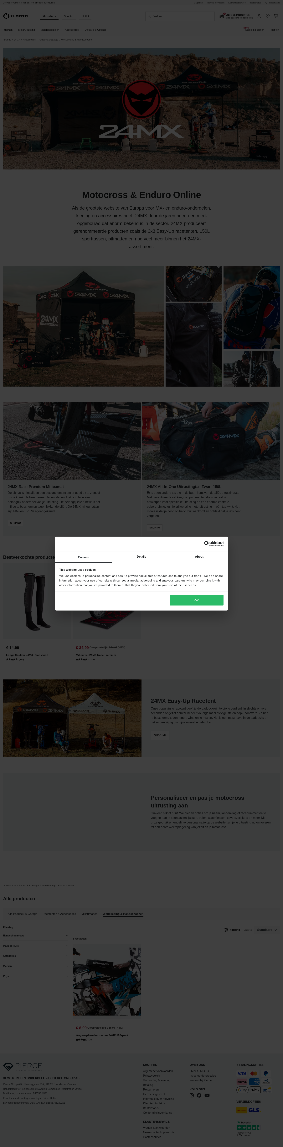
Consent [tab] (84, 557)
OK (196, 600)
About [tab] (199, 556)
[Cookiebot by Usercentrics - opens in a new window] (207, 544)
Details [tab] (141, 556)
